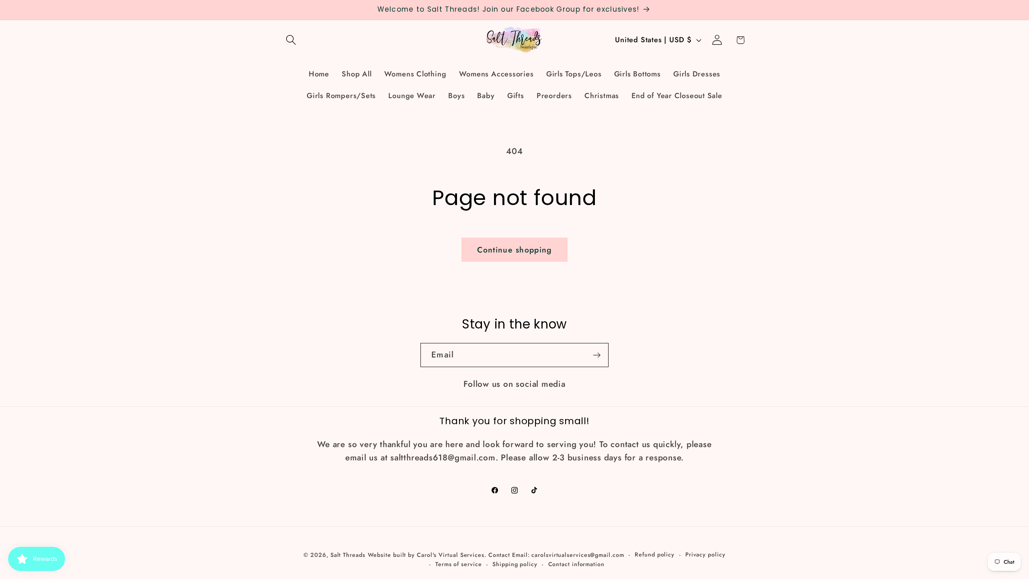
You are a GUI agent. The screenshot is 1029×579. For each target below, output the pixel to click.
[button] (290, 40)
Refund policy (654, 554)
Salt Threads (347, 555)
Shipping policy (514, 564)
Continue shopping (514, 249)
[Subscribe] (596, 355)
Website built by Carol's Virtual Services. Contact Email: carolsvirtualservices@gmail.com (496, 555)
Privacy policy (705, 554)
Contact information (576, 564)
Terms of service (458, 564)
